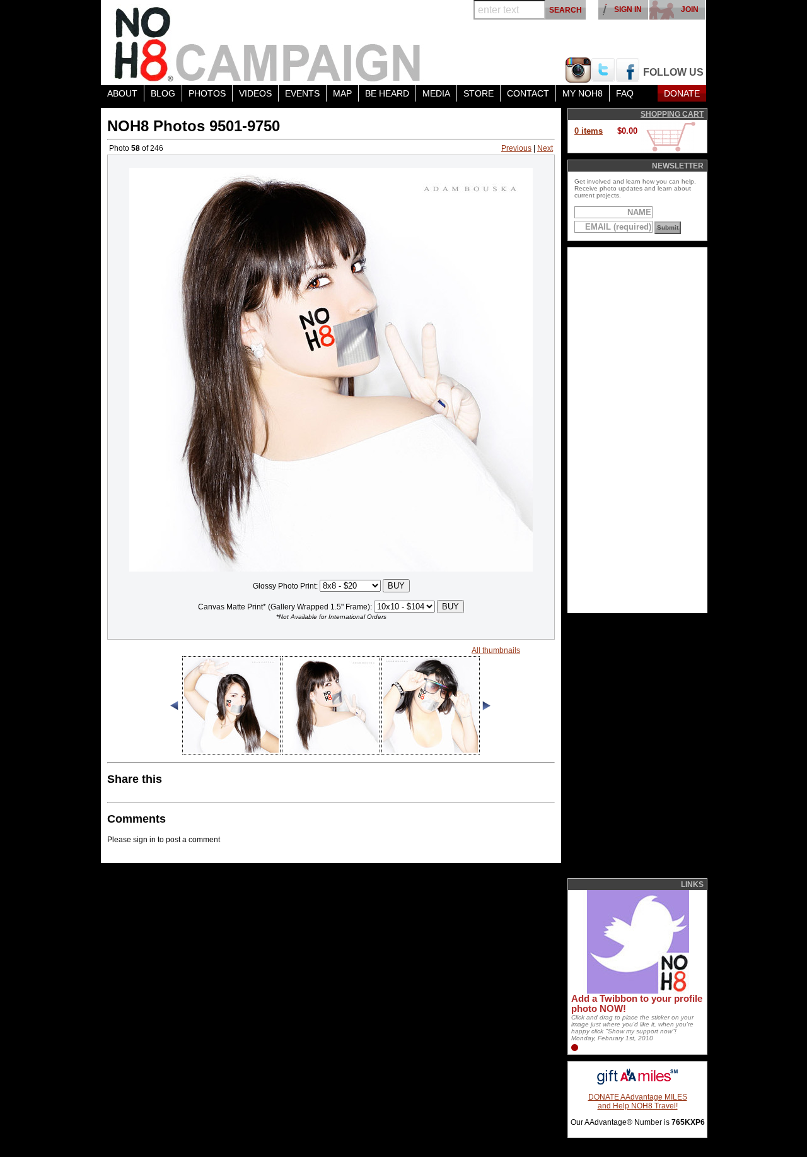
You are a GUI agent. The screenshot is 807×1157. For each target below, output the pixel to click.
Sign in (628, 9)
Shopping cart (672, 114)
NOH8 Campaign (268, 42)
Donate (682, 93)
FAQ (625, 93)
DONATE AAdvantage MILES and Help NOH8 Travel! (637, 1101)
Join (690, 9)
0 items (588, 131)
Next (545, 148)
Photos (207, 93)
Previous (516, 148)
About (122, 93)
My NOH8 (582, 93)
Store (478, 93)
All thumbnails (496, 650)
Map (342, 93)
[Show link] (636, 991)
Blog (163, 93)
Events (302, 93)
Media (436, 93)
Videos (255, 93)
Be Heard (387, 93)
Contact (528, 93)
